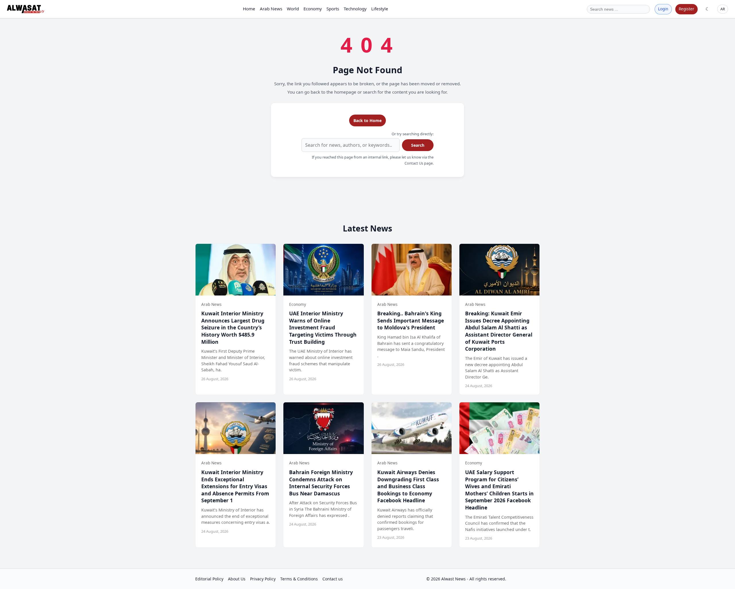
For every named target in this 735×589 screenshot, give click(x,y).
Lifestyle (379, 8)
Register (686, 8)
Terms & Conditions (299, 579)
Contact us (332, 579)
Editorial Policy (209, 579)
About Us (236, 579)
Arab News (271, 8)
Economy (312, 8)
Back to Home (367, 120)
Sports (332, 8)
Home (249, 8)
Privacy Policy (263, 579)
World (293, 8)
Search (417, 145)
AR (722, 8)
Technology (355, 8)
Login (663, 8)
